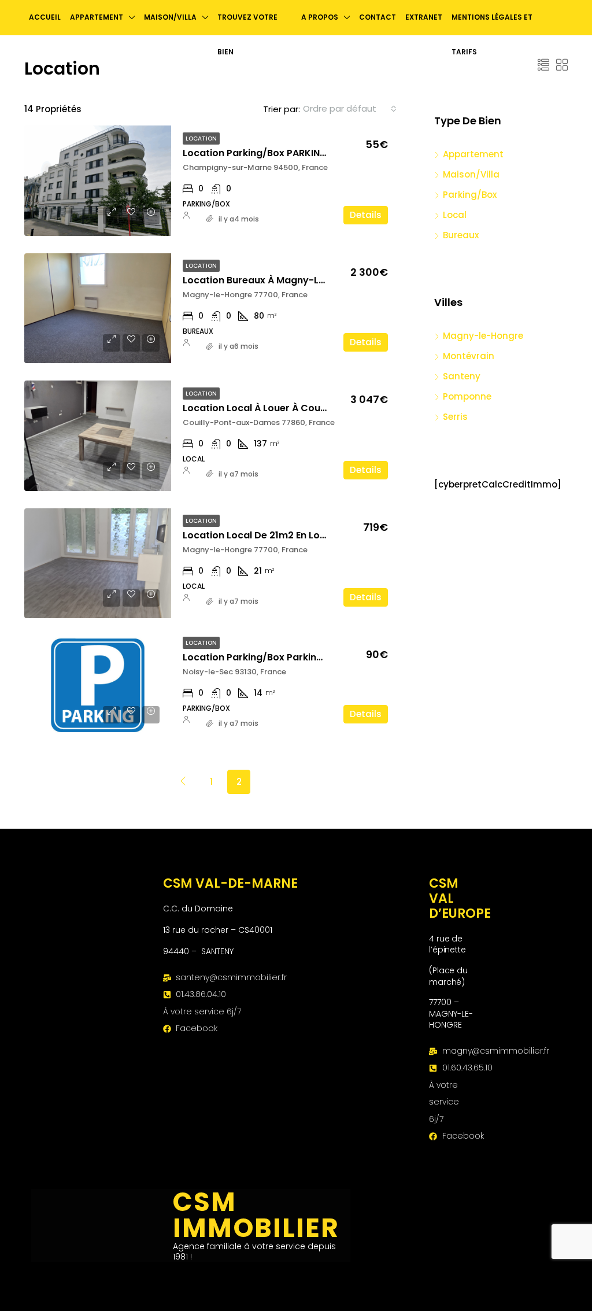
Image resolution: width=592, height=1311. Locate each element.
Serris (455, 417)
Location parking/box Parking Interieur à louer (292, 657)
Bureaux (461, 235)
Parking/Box (470, 195)
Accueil (45, 17)
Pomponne (467, 396)
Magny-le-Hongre (483, 336)
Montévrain (468, 356)
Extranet (423, 17)
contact (377, 17)
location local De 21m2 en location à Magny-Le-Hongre (316, 535)
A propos (319, 17)
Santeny (461, 376)
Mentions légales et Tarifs (492, 34)
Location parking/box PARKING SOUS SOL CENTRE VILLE (310, 153)
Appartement (473, 154)
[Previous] (183, 781)
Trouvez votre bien (247, 34)
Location (201, 138)
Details (366, 215)
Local (455, 215)
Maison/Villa (471, 174)
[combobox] (349, 109)
